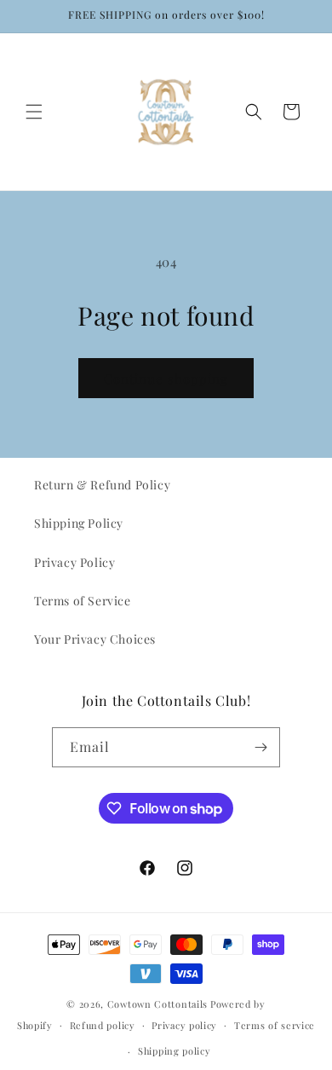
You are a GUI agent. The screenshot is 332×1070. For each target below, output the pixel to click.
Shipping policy (174, 1050)
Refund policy (102, 1025)
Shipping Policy (78, 523)
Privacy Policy (74, 562)
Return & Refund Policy (102, 485)
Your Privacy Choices (95, 639)
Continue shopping (166, 378)
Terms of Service (82, 601)
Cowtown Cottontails (157, 1004)
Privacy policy (184, 1025)
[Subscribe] (260, 747)
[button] (34, 111)
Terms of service (274, 1025)
